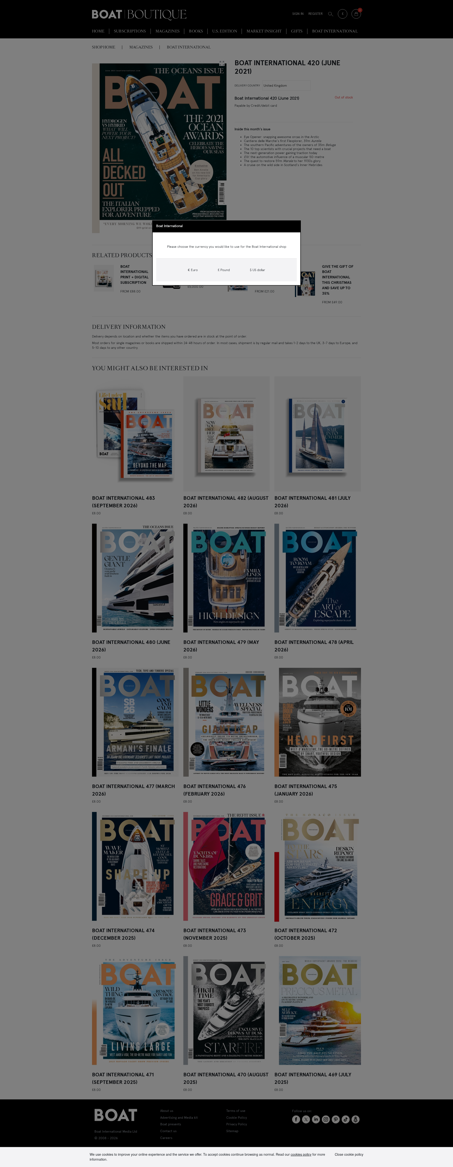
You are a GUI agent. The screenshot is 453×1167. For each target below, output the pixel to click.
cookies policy (301, 1154)
